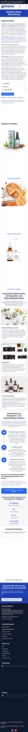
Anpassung (5, 86)
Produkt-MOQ (5, 83)
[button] (20, 7)
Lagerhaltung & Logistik (7, 638)
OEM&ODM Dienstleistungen (8, 629)
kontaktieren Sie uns (5, 103)
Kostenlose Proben (6, 631)
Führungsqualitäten (6, 653)
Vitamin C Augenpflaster (14, 234)
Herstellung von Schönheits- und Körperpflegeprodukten (14, 415)
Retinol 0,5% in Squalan (14, 289)
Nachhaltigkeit (5, 651)
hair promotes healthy (7, 38)
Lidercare (3, 727)
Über (3, 646)
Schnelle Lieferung (7, 89)
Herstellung (4, 636)
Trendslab (4, 655)
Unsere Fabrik (5, 648)
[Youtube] (16, 730)
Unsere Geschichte (6, 657)
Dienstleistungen (8, 624)
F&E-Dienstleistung (6, 627)
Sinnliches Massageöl (14, 178)
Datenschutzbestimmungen (7, 726)
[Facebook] (12, 730)
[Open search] (26, 6)
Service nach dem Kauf (7, 633)
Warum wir (6, 643)
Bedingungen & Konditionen (18, 726)
